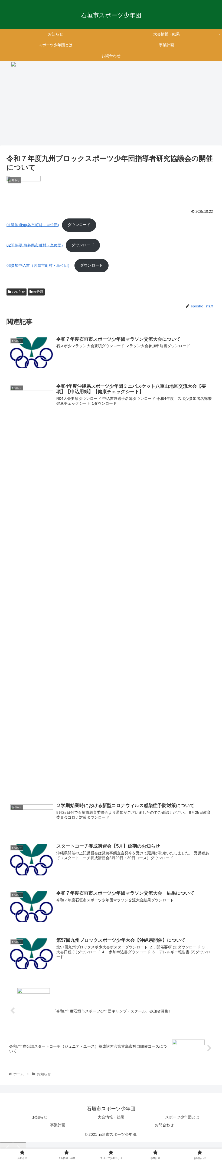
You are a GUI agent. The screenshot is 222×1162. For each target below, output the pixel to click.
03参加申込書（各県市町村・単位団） (38, 265)
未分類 (37, 292)
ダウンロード (79, 225)
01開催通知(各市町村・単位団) (32, 225)
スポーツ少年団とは (182, 1117)
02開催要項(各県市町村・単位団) (34, 245)
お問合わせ (164, 1125)
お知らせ (18, 292)
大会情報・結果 (111, 1117)
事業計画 (57, 1125)
